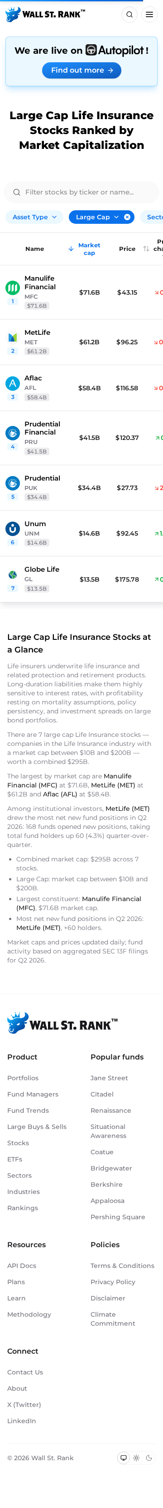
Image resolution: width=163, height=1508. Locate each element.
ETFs (14, 1159)
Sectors (19, 1175)
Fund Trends (28, 1110)
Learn (16, 1298)
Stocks (18, 1143)
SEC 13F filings (125, 951)
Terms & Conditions (122, 1266)
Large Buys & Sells (37, 1127)
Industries (23, 1192)
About (17, 1388)
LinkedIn (21, 1421)
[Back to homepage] (45, 14)
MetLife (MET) (113, 785)
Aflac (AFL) (60, 794)
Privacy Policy (113, 1282)
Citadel (102, 1094)
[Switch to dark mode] (149, 1458)
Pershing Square (118, 1217)
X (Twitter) (24, 1405)
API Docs (21, 1266)
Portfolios (22, 1078)
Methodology (29, 1314)
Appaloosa (108, 1201)
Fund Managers (32, 1094)
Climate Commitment (113, 1319)
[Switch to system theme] (123, 1458)
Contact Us (25, 1372)
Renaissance (111, 1110)
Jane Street (109, 1078)
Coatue (102, 1152)
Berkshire (107, 1184)
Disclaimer (108, 1298)
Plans (16, 1282)
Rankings (22, 1208)
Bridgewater (111, 1168)
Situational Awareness (108, 1131)
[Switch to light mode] (136, 1458)
